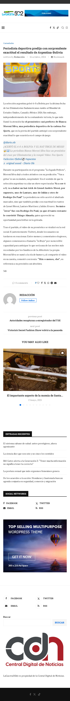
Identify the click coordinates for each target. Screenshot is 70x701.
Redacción (19, 56)
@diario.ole (9, 142)
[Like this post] (38, 282)
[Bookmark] (66, 27)
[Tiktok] (58, 27)
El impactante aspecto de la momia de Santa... (35, 395)
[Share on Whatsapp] (48, 282)
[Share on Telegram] (52, 282)
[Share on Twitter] (45, 282)
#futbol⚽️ (19, 159)
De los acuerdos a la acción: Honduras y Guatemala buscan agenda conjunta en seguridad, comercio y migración (33, 479)
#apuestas (30, 159)
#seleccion (8, 159)
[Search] (62, 27)
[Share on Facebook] (41, 282)
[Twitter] (54, 27)
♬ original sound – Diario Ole (19, 163)
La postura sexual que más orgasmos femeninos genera (31, 471)
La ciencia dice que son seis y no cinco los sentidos (28, 453)
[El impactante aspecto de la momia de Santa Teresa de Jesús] (35, 370)
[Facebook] (50, 27)
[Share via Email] (55, 282)
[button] (6, 377)
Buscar (7, 616)
